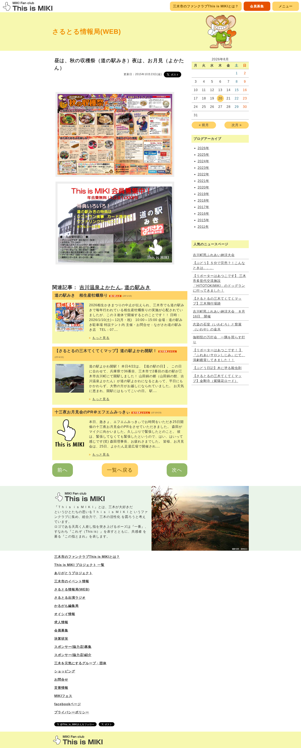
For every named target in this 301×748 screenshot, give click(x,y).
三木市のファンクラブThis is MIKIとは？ (206, 6)
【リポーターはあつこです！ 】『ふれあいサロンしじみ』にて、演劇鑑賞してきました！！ (219, 355)
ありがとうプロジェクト (73, 573)
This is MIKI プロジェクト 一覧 (79, 565)
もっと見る (101, 338)
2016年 (203, 213)
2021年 (203, 181)
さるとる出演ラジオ (70, 597)
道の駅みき (137, 287)
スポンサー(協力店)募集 (73, 647)
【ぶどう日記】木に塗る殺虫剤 (217, 368)
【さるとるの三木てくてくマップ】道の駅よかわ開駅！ (115, 353)
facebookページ (67, 704)
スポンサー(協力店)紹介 (73, 655)
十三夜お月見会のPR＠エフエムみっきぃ (108, 412)
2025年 (203, 154)
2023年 (203, 167)
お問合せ (61, 679)
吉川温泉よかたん (100, 287)
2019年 (203, 194)
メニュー (286, 6)
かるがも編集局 (66, 606)
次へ (177, 470)
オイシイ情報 (64, 614)
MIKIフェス (63, 696)
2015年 (203, 220)
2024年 (203, 161)
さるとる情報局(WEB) (86, 31)
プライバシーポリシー (71, 712)
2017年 (203, 207)
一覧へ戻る (120, 470)
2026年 (203, 148)
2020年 (203, 187)
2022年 (203, 174)
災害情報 (61, 687)
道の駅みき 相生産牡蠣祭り (93, 295)
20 (220, 98)
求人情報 (61, 622)
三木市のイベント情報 (71, 581)
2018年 (203, 200)
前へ (62, 470)
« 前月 (204, 125)
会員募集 (257, 6)
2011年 (203, 226)
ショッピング (64, 671)
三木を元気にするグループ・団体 (80, 663)
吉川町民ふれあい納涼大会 (214, 255)
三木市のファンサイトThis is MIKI (77, 740)
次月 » (237, 125)
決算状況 (61, 638)
